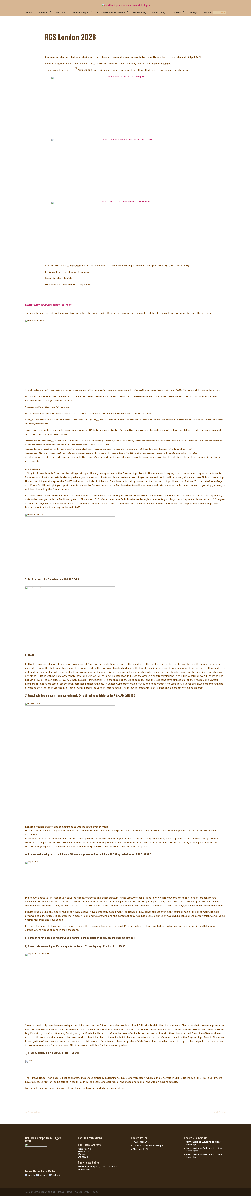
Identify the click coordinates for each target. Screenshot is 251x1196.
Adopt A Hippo (81, 12)
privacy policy (94, 1166)
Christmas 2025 (140, 1149)
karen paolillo (193, 1148)
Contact (207, 12)
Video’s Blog (158, 12)
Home (29, 12)
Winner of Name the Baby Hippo (148, 1145)
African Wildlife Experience (111, 12)
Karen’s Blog (139, 12)
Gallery (193, 12)
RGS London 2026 (141, 1142)
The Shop (176, 12)
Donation (60, 12)
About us (43, 12)
